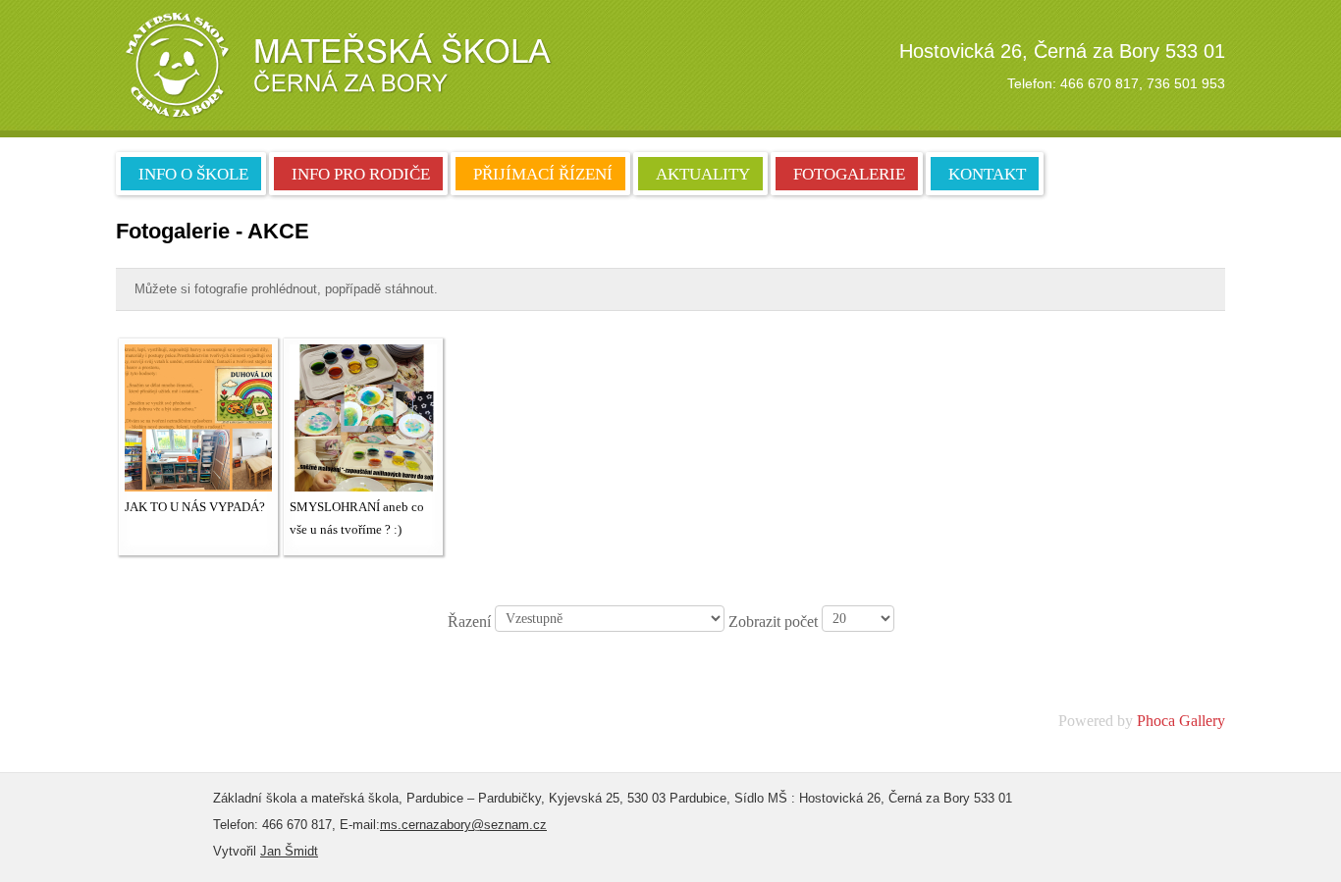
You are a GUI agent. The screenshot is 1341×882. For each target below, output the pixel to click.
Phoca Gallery (1181, 720)
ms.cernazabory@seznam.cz (463, 824)
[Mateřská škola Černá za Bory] (337, 65)
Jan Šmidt (289, 851)
